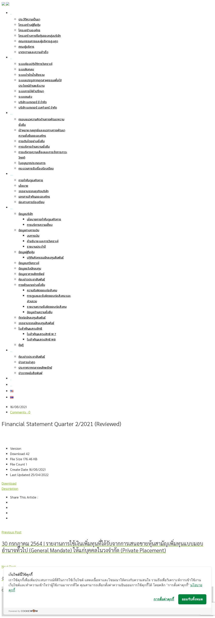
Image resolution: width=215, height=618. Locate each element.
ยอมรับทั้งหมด (192, 599)
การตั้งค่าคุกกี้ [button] (164, 599)
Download (9, 483)
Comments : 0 (20, 412)
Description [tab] (10, 488)
